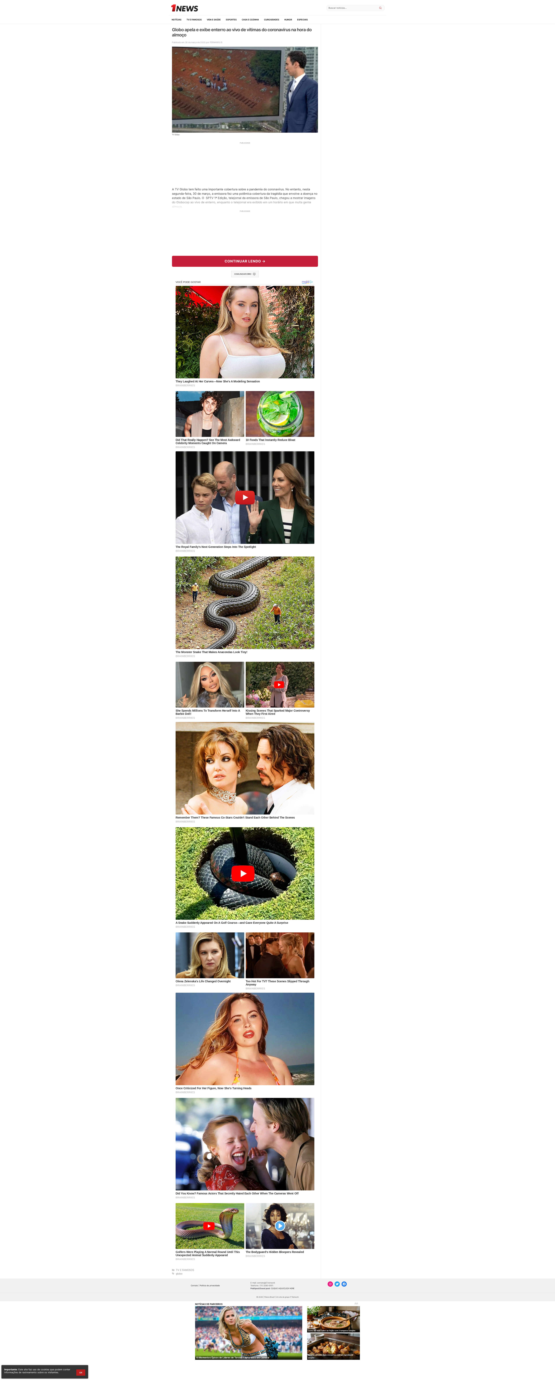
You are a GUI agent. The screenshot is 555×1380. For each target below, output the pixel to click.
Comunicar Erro (242, 274)
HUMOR (288, 19)
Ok (80, 1372)
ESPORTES (231, 19)
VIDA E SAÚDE (214, 19)
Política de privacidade (210, 1285)
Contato (194, 1285)
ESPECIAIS (302, 19)
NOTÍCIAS (176, 19)
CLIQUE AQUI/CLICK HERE (282, 1288)
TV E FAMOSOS (194, 19)
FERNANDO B (216, 42)
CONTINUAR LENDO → (245, 261)
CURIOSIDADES (271, 19)
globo (179, 1273)
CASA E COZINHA (250, 19)
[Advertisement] (245, 164)
